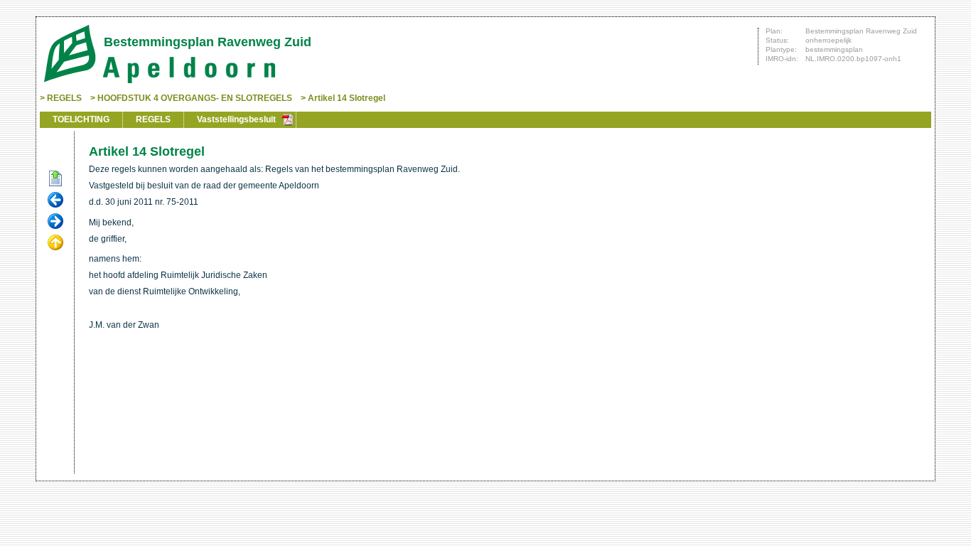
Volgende (55, 221)
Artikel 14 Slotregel (346, 98)
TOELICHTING (81, 119)
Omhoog (55, 243)
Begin (55, 179)
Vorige (55, 200)
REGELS (64, 98)
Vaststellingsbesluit (236, 119)
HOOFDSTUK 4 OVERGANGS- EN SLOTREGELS (194, 98)
